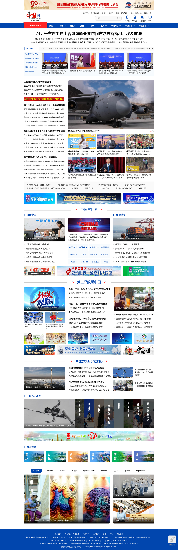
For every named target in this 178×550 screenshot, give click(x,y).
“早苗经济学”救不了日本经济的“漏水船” (131, 262)
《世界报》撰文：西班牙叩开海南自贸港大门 (87, 308)
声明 (111, 534)
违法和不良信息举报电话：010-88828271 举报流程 (133, 537)
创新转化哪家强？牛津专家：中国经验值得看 (87, 293)
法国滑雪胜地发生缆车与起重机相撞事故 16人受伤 (44, 173)
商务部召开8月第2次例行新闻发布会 (83, 71)
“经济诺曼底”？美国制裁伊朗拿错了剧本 (131, 257)
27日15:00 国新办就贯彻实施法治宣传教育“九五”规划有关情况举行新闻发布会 (142, 48)
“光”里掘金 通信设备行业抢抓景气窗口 (87, 382)
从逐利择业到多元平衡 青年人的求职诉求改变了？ (89, 372)
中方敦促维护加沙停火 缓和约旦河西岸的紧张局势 (44, 161)
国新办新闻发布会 (31, 67)
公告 (104, 534)
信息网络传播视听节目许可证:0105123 (53, 543)
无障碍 (172, 545)
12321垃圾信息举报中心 (77, 537)
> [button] (152, 49)
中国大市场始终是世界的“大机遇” (39, 257)
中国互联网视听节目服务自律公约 (37, 537)
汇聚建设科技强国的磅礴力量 (38, 244)
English (36, 471)
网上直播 (29, 48)
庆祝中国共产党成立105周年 (135, 185)
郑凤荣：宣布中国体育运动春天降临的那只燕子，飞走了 (48, 426)
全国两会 (75, 188)
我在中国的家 (73, 151)
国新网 (111, 13)
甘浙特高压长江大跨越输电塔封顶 (82, 131)
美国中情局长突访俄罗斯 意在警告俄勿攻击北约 (43, 169)
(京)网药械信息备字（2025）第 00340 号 (123, 543)
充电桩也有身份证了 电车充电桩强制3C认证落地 (43, 143)
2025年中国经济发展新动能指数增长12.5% (41, 90)
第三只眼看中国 (89, 282)
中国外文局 (148, 13)
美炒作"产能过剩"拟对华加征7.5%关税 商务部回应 (44, 117)
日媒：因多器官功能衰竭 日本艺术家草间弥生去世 (44, 178)
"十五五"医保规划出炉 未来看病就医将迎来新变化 (44, 121)
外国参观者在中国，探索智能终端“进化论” (86, 327)
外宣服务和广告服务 (72, 534)
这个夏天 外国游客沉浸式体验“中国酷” (129, 308)
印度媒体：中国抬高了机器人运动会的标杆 (133, 323)
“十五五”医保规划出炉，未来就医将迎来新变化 (42, 238)
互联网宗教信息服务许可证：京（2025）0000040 (88, 543)
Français (49, 471)
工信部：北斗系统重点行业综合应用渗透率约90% (44, 139)
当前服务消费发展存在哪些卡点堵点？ (41, 262)
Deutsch (62, 471)
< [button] (149, 49)
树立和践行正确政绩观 (124, 188)
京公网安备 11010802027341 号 (116, 541)
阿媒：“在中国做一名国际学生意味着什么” (88, 304)
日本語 (74, 471)
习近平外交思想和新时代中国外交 (95, 13)
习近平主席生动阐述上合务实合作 (48, 39)
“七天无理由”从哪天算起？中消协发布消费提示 (87, 386)
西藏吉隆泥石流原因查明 (34, 109)
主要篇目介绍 (137, 39)
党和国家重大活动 (31, 54)
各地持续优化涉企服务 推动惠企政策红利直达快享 (44, 151)
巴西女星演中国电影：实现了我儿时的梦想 (133, 319)
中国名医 (101, 151)
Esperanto (140, 471)
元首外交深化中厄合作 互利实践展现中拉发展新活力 (55, 326)
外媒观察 (29, 308)
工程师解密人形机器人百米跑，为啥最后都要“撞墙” (144, 372)
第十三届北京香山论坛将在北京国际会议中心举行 (44, 113)
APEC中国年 (104, 188)
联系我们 (96, 534)
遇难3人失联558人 (52, 109)
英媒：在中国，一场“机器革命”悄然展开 (85, 297)
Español (104, 471)
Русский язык (88, 471)
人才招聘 (86, 534)
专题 (62, 109)
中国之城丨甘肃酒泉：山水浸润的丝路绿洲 (41, 387)
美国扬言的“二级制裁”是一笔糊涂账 (40, 157)
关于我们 (58, 534)
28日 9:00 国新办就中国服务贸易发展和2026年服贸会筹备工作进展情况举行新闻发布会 (79, 48)
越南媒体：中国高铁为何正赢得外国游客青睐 (134, 327)
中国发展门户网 (121, 13)
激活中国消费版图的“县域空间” (38, 249)
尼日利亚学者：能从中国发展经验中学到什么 (87, 312)
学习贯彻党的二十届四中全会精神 (39, 185)
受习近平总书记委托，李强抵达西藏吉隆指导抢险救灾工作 (122, 42)
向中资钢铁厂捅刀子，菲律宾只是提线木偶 (132, 253)
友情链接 (120, 534)
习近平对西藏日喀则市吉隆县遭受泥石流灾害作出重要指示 (55, 42)
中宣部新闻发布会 (31, 63)
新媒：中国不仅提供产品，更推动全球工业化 (89, 289)
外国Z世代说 (131, 151)
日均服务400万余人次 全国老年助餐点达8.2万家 (43, 135)
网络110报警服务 (59, 537)
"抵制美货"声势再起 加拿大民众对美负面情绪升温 (44, 165)
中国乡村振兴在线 (135, 13)
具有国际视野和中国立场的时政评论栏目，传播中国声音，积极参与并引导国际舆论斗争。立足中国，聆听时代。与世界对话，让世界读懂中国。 (88, 237)
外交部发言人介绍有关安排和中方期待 (78, 39)
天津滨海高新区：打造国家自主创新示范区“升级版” (89, 390)
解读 (61, 90)
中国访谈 (101, 175)
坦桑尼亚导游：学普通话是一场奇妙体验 (87, 318)
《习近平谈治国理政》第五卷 (107, 185)
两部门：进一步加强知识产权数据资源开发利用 (43, 94)
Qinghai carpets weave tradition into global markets (47, 521)
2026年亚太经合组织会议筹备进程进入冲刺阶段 (43, 86)
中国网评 (105, 247)
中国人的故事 (34, 395)
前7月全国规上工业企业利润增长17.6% (42, 131)
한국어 (127, 471)
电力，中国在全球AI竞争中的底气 (39, 253)
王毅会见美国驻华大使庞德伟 (37, 82)
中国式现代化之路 (89, 361)
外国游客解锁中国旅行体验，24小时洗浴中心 (134, 315)
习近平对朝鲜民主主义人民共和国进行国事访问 (74, 185)
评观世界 (120, 214)
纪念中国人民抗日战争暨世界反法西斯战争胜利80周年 (46, 188)
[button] (152, 103)
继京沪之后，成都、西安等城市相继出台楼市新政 (44, 147)
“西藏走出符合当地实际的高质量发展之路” (86, 323)
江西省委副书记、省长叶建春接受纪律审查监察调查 (45, 125)
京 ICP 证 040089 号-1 (58, 541)
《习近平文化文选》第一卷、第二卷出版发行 (113, 39)
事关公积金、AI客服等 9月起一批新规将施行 (44, 105)
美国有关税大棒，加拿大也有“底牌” (127, 238)
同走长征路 (89, 188)
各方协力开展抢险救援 (89, 42)
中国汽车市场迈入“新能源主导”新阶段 (86, 368)
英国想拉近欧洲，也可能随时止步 (129, 244)
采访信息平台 (30, 71)
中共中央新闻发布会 (32, 58)
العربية (115, 471)
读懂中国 (31, 214)
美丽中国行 (143, 188)
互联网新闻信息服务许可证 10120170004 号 (85, 541)
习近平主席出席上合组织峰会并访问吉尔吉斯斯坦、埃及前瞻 (89, 33)
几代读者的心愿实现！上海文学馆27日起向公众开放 (90, 376)
